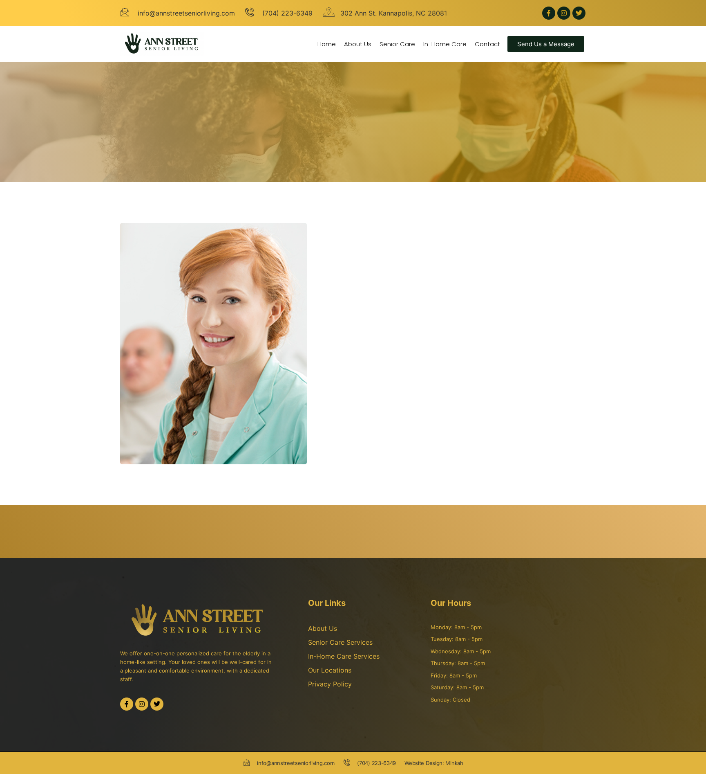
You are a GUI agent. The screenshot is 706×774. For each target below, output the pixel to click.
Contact (487, 44)
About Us (357, 44)
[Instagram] (563, 13)
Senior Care (397, 44)
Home (326, 44)
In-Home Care (445, 44)
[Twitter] (578, 13)
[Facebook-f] (548, 13)
